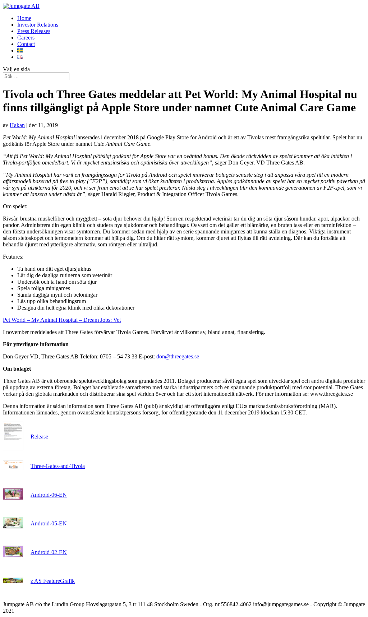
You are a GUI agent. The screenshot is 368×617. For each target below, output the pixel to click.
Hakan (17, 125)
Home (24, 18)
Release (39, 436)
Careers (25, 37)
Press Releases (33, 31)
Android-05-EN (49, 523)
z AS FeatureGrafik (53, 581)
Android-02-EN (49, 552)
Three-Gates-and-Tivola (58, 466)
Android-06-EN (49, 495)
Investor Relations (37, 25)
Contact (26, 44)
